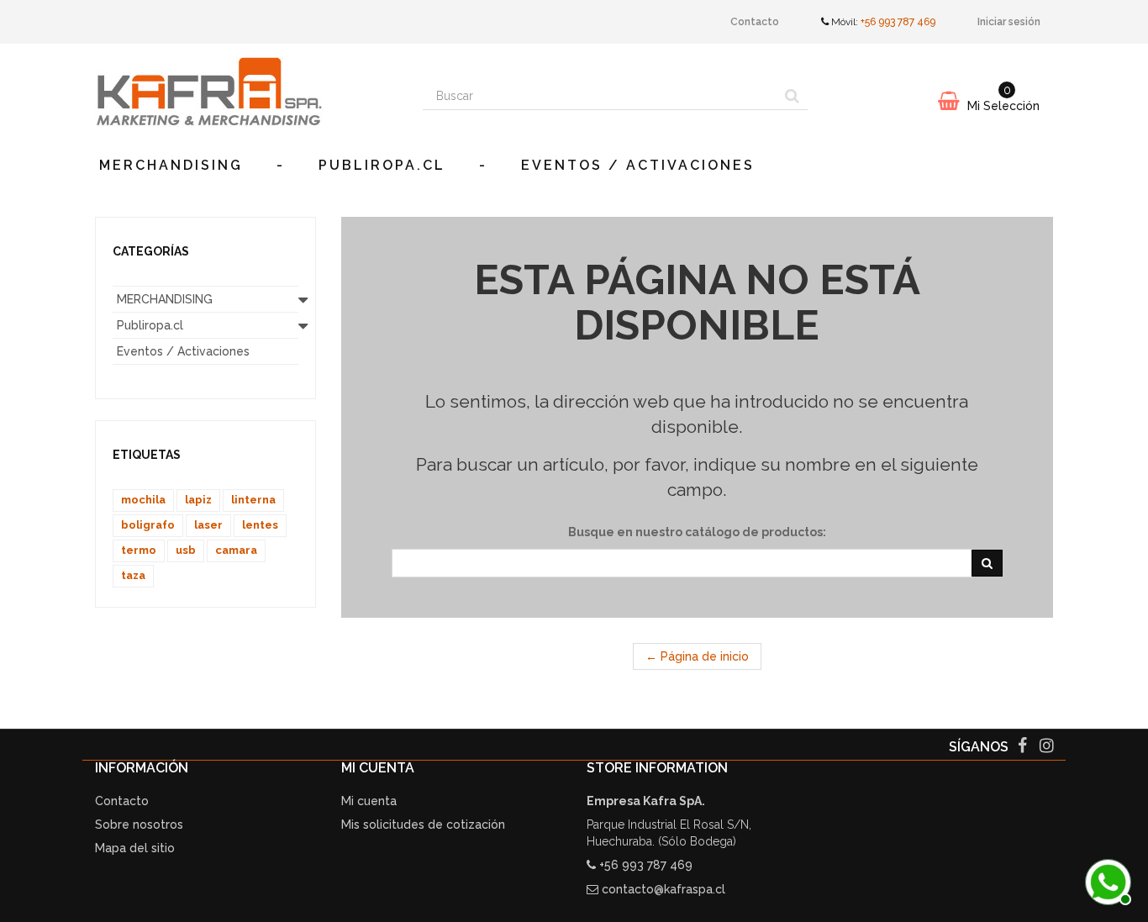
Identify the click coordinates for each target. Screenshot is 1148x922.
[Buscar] (792, 96)
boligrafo (148, 525)
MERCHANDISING (171, 165)
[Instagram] (1046, 747)
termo (138, 550)
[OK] (987, 563)
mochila (143, 499)
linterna (253, 499)
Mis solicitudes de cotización (423, 824)
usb (186, 550)
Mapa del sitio (135, 848)
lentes (260, 525)
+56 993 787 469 (898, 22)
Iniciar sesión (1008, 22)
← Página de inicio (697, 656)
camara (236, 550)
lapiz (198, 499)
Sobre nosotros (139, 824)
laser (208, 525)
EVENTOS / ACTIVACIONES (638, 165)
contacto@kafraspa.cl (663, 889)
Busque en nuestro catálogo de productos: (697, 532)
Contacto (754, 22)
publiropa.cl (382, 165)
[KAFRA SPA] (246, 91)
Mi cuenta (369, 801)
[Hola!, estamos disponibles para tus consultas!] (1106, 880)
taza (133, 575)
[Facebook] (1024, 747)
